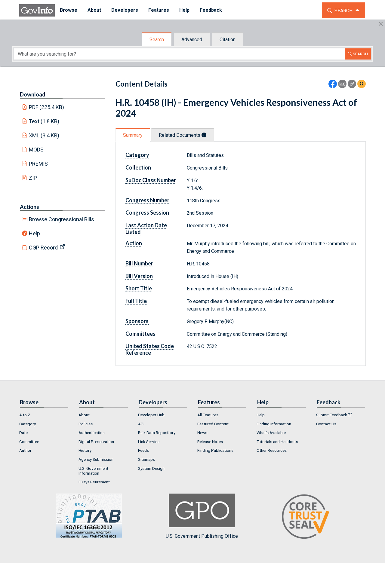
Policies (86, 423)
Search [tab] (156, 39)
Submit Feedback (331, 414)
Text (44, 121)
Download (32, 94)
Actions (29, 206)
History (85, 450)
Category (27, 423)
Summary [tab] (133, 135)
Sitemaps (146, 459)
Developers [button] (124, 10)
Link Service (148, 441)
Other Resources (272, 450)
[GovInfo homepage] (37, 10)
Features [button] (158, 10)
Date (23, 432)
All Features (207, 414)
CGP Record (43, 247)
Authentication (92, 432)
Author (25, 450)
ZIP (33, 178)
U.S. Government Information (93, 471)
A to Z (24, 414)
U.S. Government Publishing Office (202, 536)
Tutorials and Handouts (277, 441)
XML (44, 135)
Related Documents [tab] (180, 135)
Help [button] (184, 10)
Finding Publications (215, 450)
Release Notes (210, 441)
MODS (36, 149)
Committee (29, 441)
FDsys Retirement (94, 481)
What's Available (271, 432)
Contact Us (326, 423)
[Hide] (381, 24)
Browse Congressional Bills (61, 219)
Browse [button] (68, 10)
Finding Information (274, 423)
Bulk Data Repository (156, 432)
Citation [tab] (228, 39)
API (141, 423)
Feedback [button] (211, 10)
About (84, 414)
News (202, 432)
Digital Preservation (96, 441)
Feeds (143, 450)
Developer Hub (151, 414)
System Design (151, 468)
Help (34, 233)
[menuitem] (68, 10)
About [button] (94, 10)
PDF (46, 107)
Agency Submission (96, 459)
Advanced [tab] (191, 39)
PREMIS (38, 164)
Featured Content (213, 423)
